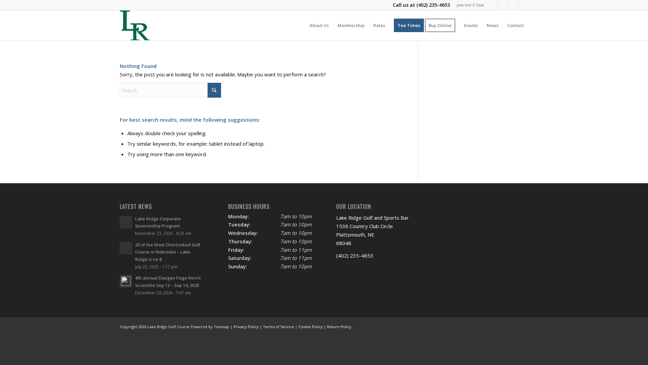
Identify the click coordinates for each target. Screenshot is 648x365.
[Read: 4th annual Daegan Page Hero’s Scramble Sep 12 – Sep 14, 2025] (126, 281)
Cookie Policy (310, 326)
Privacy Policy (246, 326)
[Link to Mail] (513, 5)
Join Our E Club (470, 4)
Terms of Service (278, 326)
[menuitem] (468, 5)
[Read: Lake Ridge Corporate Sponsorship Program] (126, 222)
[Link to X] (503, 5)
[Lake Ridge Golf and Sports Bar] (135, 25)
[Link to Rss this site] (523, 5)
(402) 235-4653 (433, 5)
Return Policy (339, 326)
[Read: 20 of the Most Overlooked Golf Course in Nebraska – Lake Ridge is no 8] (126, 248)
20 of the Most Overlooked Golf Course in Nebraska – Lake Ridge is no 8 (167, 252)
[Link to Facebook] (492, 5)
